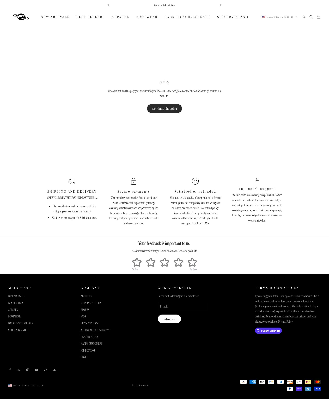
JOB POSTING (88, 350)
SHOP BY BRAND (233, 17)
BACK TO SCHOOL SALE (187, 17)
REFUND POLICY (90, 337)
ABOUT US (86, 296)
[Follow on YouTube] (36, 370)
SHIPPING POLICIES (91, 303)
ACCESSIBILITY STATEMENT (95, 330)
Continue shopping (164, 108)
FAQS (83, 316)
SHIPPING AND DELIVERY (72, 191)
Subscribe (169, 319)
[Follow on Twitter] (19, 370)
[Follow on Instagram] (27, 370)
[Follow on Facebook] (10, 370)
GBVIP (84, 357)
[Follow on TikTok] (45, 370)
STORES (85, 310)
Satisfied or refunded (195, 191)
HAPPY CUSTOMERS (91, 344)
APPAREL (120, 17)
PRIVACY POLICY (89, 323)
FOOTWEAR (147, 17)
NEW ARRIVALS (55, 17)
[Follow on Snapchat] (54, 370)
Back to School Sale (164, 5)
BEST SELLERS (90, 17)
